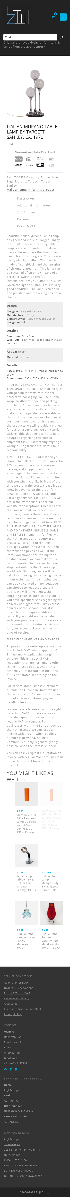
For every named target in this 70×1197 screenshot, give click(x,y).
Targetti (33, 181)
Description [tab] (25, 198)
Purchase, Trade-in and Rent (22, 1009)
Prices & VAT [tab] (26, 226)
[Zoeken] (62, 37)
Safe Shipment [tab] (27, 212)
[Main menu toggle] (63, 16)
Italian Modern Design (41, 318)
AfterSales (10, 1003)
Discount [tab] (23, 219)
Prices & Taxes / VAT (17, 993)
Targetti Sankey (31, 311)
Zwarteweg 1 (12, 1144)
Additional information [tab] (33, 205)
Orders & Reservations (18, 988)
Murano (20, 181)
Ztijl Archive (49, 177)
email (59, 757)
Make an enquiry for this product (30, 190)
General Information (17, 982)
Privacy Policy (13, 1014)
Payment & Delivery (16, 998)
